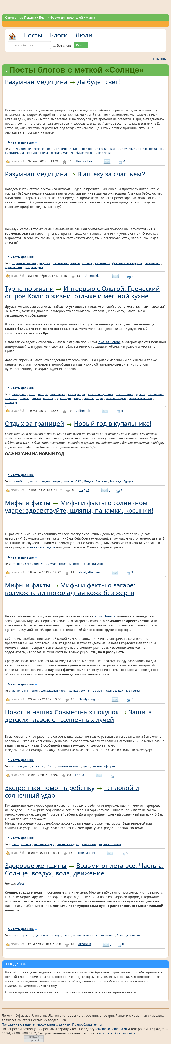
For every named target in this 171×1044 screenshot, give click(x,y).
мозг (76, 149)
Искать (80, 45)
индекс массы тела (35, 153)
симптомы (89, 844)
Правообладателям (87, 1024)
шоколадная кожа (53, 691)
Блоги (43, 17)
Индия (88, 481)
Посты (32, 34)
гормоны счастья (24, 263)
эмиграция (57, 394)
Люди (83, 34)
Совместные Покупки (20, 17)
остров (24, 398)
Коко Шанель (105, 616)
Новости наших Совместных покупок (62, 711)
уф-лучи (109, 766)
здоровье (41, 935)
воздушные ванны (85, 935)
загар (16, 691)
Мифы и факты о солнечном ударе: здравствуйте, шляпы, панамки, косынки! (79, 506)
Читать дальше (21, 142)
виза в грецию (116, 398)
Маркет (91, 17)
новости (37, 766)
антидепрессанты (150, 149)
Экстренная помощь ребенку (49, 787)
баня (120, 935)
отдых (46, 481)
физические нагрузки (127, 263)
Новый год (19, 481)
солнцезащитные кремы (123, 691)
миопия (68, 153)
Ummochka (84, 161)
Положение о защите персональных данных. (36, 1024)
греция (43, 394)
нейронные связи (94, 149)
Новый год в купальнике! (112, 423)
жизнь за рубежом (100, 394)
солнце (26, 149)
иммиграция (76, 394)
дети (86, 766)
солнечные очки (68, 766)
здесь (20, 883)
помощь (65, 564)
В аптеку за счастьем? (111, 173)
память (114, 149)
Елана (79, 774)
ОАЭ (78, 481)
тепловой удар (93, 564)
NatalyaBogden (89, 572)
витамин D (63, 149)
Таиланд (115, 481)
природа (11, 402)
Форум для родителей (66, 17)
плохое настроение (66, 263)
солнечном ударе (41, 547)
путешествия (13, 267)
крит (32, 394)
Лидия (84, 489)
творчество (152, 263)
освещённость (43, 149)
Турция (128, 481)
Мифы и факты (28, 502)
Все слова (64, 45)
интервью (19, 394)
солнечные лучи (92, 691)
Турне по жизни (29, 288)
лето (28, 564)
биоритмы (12, 153)
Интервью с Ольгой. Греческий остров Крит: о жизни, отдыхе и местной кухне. (82, 292)
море (77, 398)
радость (44, 263)
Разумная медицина (36, 81)
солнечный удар (45, 564)
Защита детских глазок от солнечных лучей (78, 715)
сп (14, 766)
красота (26, 935)
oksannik (84, 944)
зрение (55, 153)
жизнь (36, 398)
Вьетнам (101, 481)
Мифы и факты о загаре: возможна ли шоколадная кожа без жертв (70, 588)
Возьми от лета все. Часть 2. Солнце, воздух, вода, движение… (84, 869)
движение (133, 935)
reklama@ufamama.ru (111, 1028)
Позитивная (86, 852)
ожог (76, 564)
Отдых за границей (34, 423)
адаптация (64, 398)
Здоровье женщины (36, 865)
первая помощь (110, 844)
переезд (48, 398)
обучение (128, 149)
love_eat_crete (109, 342)
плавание (107, 935)
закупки (23, 766)
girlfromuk (83, 410)
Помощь (159, 58)
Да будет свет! (98, 81)
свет (15, 149)
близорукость (85, 153)
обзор (50, 766)
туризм (140, 394)
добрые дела (34, 267)
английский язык (140, 398)
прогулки (104, 153)
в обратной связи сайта (117, 1033)
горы (99, 398)
